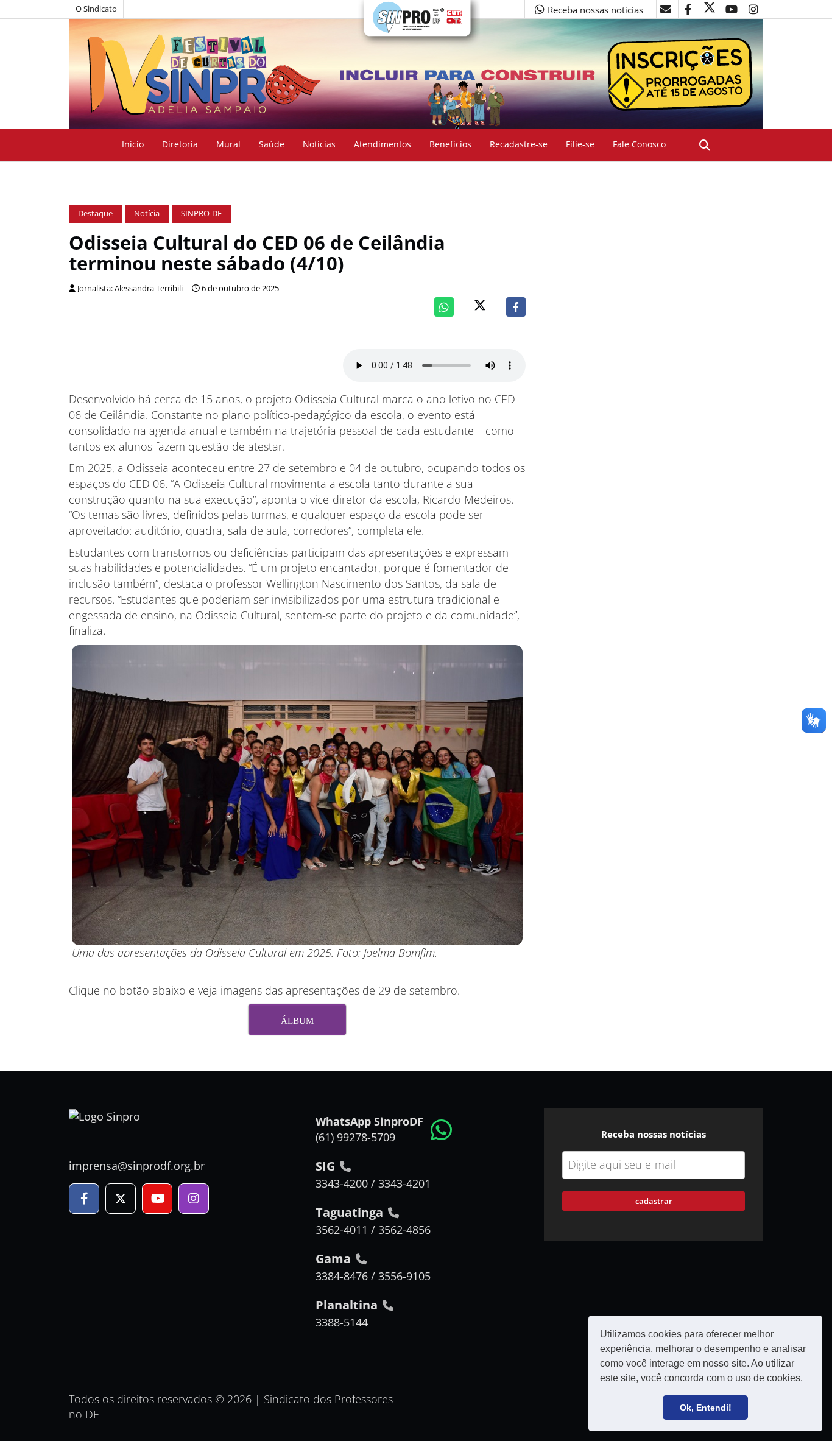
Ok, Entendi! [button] (706, 1407)
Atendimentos (382, 144)
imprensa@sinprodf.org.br (137, 1165)
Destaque (95, 213)
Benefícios (450, 144)
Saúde (271, 144)
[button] (807, 1379)
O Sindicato (96, 9)
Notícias (319, 144)
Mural (228, 144)
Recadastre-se (519, 144)
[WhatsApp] (444, 307)
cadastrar (653, 1201)
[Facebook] (516, 307)
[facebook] (688, 9)
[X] (709, 9)
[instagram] (753, 9)
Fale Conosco (639, 144)
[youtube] (731, 9)
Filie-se (580, 144)
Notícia (147, 213)
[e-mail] (666, 9)
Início (133, 144)
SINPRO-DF (201, 213)
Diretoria (180, 144)
